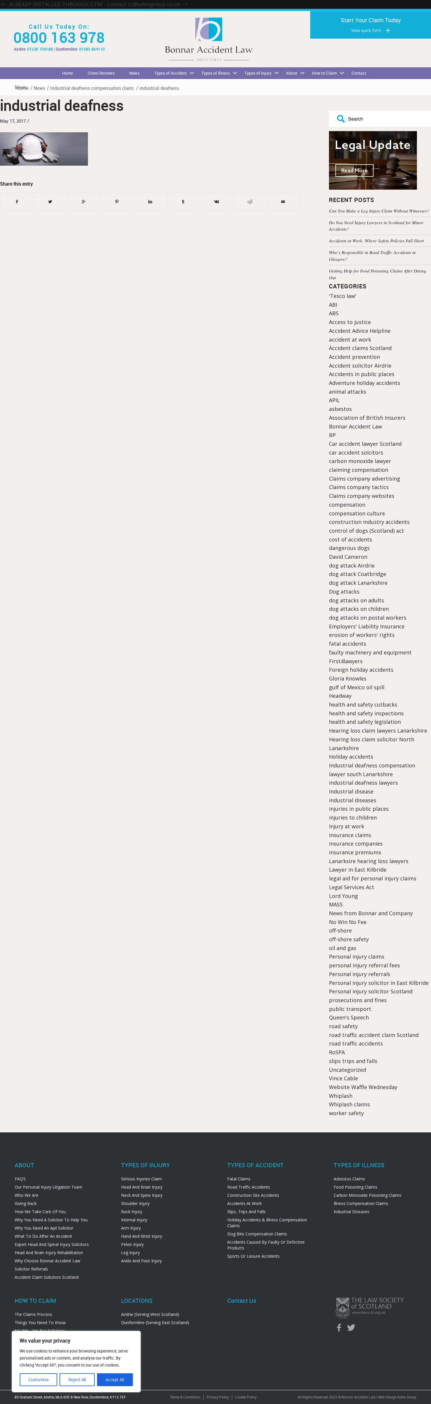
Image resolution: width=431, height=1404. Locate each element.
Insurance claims (350, 835)
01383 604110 (92, 49)
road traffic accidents (356, 1043)
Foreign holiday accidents (361, 669)
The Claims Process (33, 1314)
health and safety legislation (365, 721)
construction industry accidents (369, 521)
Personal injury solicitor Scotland (371, 991)
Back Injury (131, 1211)
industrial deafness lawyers (363, 782)
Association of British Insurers (367, 417)
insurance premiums (355, 852)
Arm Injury (131, 1228)
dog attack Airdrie (352, 565)
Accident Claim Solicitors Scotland (47, 1277)
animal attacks (347, 391)
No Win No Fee (347, 921)
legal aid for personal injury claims (372, 878)
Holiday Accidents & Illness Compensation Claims (267, 1222)
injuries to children (353, 817)
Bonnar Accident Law (355, 426)
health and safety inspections (366, 713)
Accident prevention (354, 356)
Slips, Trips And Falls (246, 1211)
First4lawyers (346, 661)
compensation (347, 504)
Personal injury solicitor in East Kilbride (379, 982)
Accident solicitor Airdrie (360, 365)
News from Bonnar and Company (371, 913)
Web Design (387, 1397)
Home (22, 88)
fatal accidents (347, 643)
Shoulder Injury (135, 1203)
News (39, 88)
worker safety (346, 1113)
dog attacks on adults (356, 600)
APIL (334, 400)
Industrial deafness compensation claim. (92, 88)
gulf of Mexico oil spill (356, 687)
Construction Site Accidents (253, 1195)
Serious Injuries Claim (141, 1179)
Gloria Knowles (347, 678)
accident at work (350, 339)
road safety (343, 1026)
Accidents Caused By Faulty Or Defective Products (266, 1245)
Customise (38, 1379)
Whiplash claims (349, 1104)
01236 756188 (40, 49)
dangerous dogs (349, 547)
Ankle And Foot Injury (141, 1261)
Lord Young (343, 895)
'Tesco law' (342, 295)
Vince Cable (343, 1078)
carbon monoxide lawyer (360, 460)
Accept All (115, 1379)
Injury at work (346, 826)
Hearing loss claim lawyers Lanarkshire (378, 730)
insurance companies (356, 843)
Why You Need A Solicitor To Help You (51, 1220)
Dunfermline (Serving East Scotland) (155, 1322)
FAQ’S (20, 1179)
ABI (333, 304)
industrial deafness (62, 105)
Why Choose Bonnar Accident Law (47, 1261)
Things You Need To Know (40, 1322)
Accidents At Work (244, 1203)
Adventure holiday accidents (364, 382)
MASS (336, 904)
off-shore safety (349, 939)
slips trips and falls (353, 1060)
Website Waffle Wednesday (363, 1087)
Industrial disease (351, 791)
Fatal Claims (238, 1179)
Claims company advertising (364, 478)
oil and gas (342, 948)
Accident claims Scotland (360, 348)
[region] (76, 1361)
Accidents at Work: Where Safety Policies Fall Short (376, 241)
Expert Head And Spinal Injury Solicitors (52, 1244)
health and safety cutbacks (363, 704)
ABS (334, 313)
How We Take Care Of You (40, 1211)
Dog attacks (344, 591)
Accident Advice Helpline (360, 330)
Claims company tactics (359, 487)
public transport (350, 1008)
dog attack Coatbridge (357, 573)
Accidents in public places (361, 374)
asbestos (340, 408)
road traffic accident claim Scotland (374, 1034)
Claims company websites (361, 495)
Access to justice (350, 321)
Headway (340, 695)
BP (332, 434)
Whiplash (340, 1095)
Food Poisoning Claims (355, 1187)
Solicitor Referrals (31, 1269)
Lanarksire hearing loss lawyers (368, 861)
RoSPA (337, 1052)
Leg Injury (130, 1252)
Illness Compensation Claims (361, 1203)
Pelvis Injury (132, 1244)
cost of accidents (350, 539)
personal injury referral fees (364, 965)
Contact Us (241, 1300)
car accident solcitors (356, 452)
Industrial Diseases (351, 1211)
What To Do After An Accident (43, 1236)
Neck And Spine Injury (141, 1195)
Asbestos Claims (349, 1179)
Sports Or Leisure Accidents (253, 1256)
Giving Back (26, 1203)
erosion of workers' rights (362, 634)
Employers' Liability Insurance (367, 626)
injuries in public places (359, 808)
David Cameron (348, 556)
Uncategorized (347, 1069)
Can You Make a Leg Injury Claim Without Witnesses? (379, 211)
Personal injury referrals (359, 974)
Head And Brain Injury (141, 1187)
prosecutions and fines (358, 1000)
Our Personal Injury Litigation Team (48, 1187)
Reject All (77, 1379)
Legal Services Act (351, 887)
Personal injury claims (356, 956)
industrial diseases (352, 800)
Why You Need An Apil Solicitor (44, 1228)
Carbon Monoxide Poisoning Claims (367, 1195)
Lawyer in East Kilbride (357, 869)
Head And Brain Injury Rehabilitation (49, 1252)
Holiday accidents (351, 756)
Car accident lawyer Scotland (365, 443)
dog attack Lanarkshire (358, 582)
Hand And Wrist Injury (141, 1236)
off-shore (340, 930)
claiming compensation (358, 469)
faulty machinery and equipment (370, 652)
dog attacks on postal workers (367, 617)
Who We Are (26, 1195)
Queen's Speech (349, 1017)
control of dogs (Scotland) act (366, 530)
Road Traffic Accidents (248, 1187)
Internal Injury (134, 1220)
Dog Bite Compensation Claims (257, 1234)
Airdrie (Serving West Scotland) (150, 1314)
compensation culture (357, 513)
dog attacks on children (359, 608)
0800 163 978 (59, 37)
